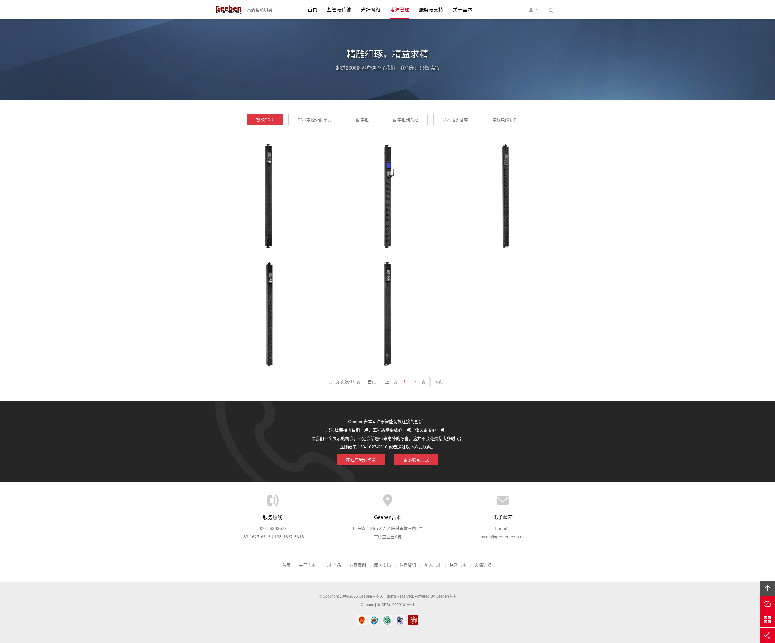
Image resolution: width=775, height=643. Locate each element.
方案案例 (357, 565)
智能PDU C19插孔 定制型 (505, 178)
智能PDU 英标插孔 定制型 (387, 296)
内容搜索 (551, 9)
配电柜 (362, 119)
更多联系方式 (416, 460)
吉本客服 (533, 9)
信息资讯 (407, 565)
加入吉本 (432, 565)
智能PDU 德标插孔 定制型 (269, 296)
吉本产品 (332, 565)
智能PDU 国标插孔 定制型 (269, 178)
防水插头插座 (455, 119)
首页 (312, 9)
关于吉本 (462, 9)
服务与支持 (431, 9)
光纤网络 (370, 9)
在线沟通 (767, 604)
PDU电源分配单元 (315, 119)
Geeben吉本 (228, 9)
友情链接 (483, 565)
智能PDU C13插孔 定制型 (387, 178)
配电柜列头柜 (405, 119)
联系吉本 (458, 565)
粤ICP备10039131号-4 (395, 605)
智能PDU (264, 119)
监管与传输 (339, 9)
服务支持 (382, 565)
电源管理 (399, 9)
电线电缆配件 (505, 119)
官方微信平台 (767, 619)
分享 (767, 635)
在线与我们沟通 (361, 460)
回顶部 (767, 588)
